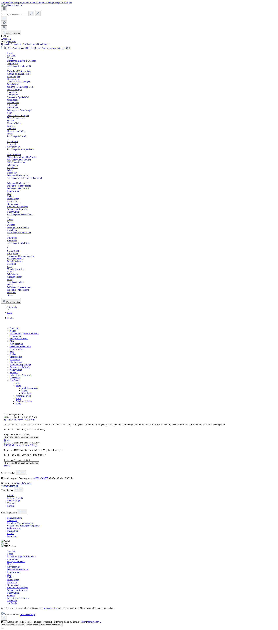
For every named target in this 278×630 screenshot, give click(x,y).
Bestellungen (43, 44)
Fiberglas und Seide (19, 338)
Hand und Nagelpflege (20, 364)
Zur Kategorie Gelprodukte (19, 66)
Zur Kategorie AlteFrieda (18, 243)
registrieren (11, 41)
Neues (13, 331)
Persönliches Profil (19, 44)
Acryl (18, 385)
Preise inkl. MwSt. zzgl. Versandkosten (21, 437)
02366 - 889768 (40, 478)
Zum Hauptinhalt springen (13, 2)
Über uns (11, 503)
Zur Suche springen (35, 2)
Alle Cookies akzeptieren (51, 625)
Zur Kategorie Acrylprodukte (20, 149)
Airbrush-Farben (23, 396)
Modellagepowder (29, 388)
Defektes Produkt (15, 498)
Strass (18, 403)
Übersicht (6, 44)
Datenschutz (12, 531)
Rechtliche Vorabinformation (20, 523)
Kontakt (10, 506)
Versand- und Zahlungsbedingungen (23, 525)
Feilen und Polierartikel (20, 346)
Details (7, 440)
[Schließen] (2, 628)
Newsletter (12, 520)
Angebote (14, 328)
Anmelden (6, 39)
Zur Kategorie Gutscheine (19, 232)
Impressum (12, 536)
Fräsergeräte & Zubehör (21, 375)
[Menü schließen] (8, 69)
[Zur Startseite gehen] (11, 5)
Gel (17, 383)
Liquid (24, 390)
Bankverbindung (14, 518)
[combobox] (14, 14)
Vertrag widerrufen (9, 486)
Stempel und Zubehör (20, 367)
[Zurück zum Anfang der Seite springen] (4, 618)
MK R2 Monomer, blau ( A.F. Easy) (20, 445)
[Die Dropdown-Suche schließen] (38, 13)
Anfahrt (10, 495)
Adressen (32, 44)
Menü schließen (13, 33)
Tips (12, 351)
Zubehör (14, 372)
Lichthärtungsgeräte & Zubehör (24, 333)
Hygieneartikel (16, 349)
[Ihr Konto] (4, 27)
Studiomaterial (16, 362)
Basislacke (15, 359)
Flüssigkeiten (16, 357)
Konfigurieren (32, 625)
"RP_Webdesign (27, 614)
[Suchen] (31, 13)
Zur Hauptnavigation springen (58, 2)
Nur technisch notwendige (13, 625)
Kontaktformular (24, 483)
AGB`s (10, 533)
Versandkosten (50, 608)
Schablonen (26, 393)
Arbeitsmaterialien (24, 401)
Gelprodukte (15, 336)
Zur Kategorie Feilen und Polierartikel (24, 178)
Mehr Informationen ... (91, 622)
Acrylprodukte (16, 344)
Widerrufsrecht (13, 528)
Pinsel (12, 341)
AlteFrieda (15, 380)
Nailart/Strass (16, 370)
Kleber (13, 354)
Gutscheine (15, 377)
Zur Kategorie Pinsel (16, 136)
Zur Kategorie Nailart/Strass (20, 214)
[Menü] (4, 8)
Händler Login (13, 500)
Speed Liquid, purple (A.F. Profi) (19, 419)
